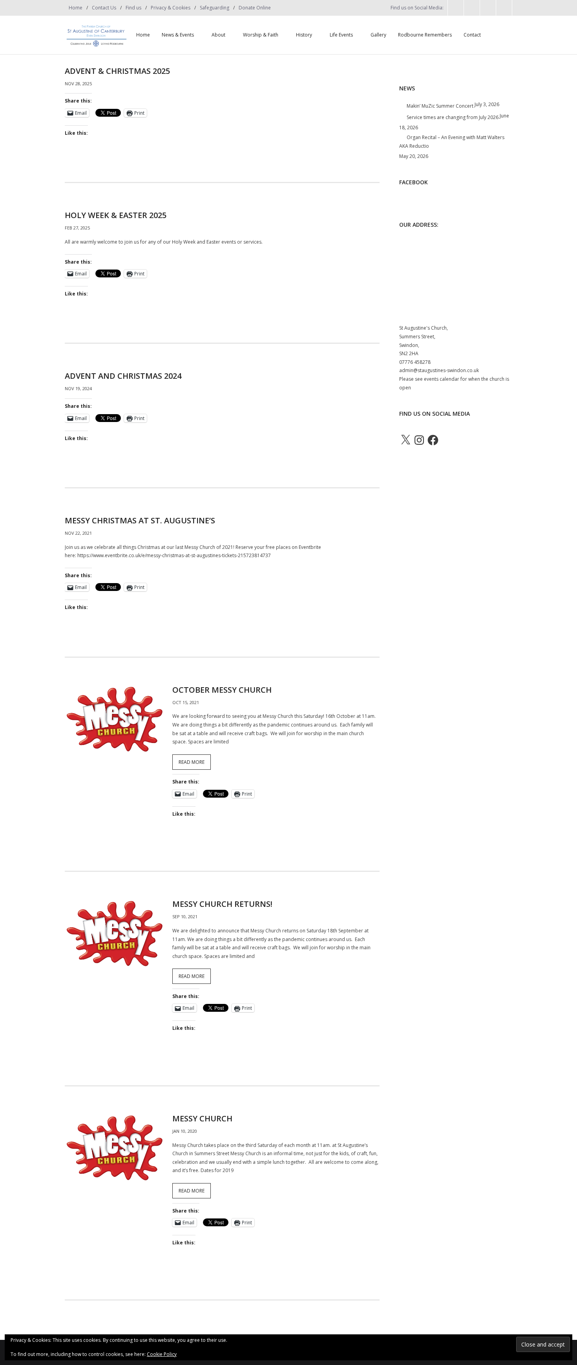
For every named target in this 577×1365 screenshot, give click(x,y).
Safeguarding (214, 7)
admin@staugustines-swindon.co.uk (439, 370)
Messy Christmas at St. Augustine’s (140, 520)
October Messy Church (222, 689)
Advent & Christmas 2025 (117, 71)
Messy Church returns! (222, 904)
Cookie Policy (162, 1354)
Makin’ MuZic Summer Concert (440, 106)
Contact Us (104, 7)
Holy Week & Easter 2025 (115, 215)
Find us (133, 7)
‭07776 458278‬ (415, 362)
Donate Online (255, 7)
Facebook (413, 182)
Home (75, 7)
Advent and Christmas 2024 (123, 376)
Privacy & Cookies (170, 7)
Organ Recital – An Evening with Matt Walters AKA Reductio (451, 141)
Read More (192, 762)
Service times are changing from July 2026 (452, 117)
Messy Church (202, 1118)
